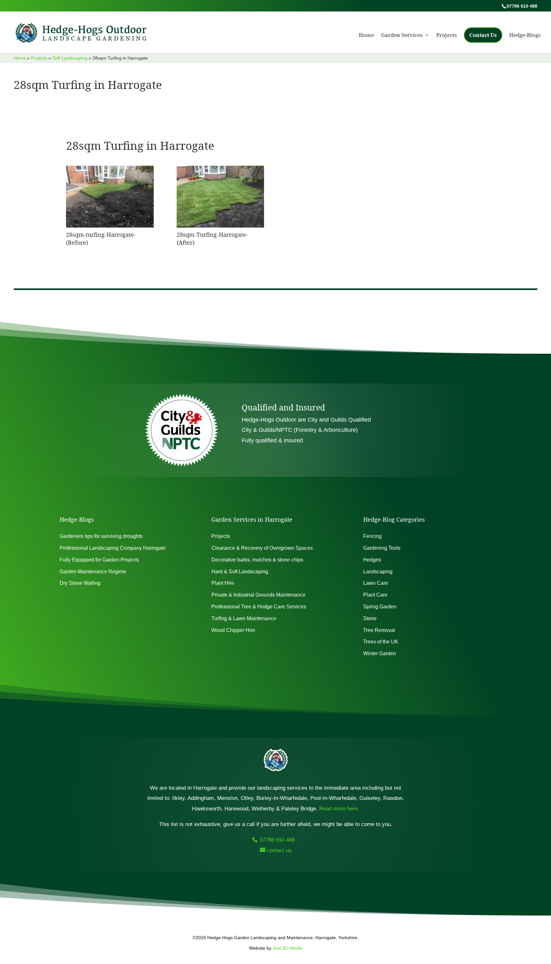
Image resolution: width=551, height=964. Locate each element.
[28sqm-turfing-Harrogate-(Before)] (109, 225)
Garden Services (402, 36)
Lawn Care (375, 583)
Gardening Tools (381, 548)
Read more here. (339, 809)
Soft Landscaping (69, 58)
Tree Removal (379, 630)
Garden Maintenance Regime (93, 571)
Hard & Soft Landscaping (239, 571)
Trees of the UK (380, 641)
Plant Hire (222, 583)
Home (366, 36)
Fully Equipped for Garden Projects (99, 559)
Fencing (372, 536)
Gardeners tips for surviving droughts (101, 536)
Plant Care (375, 595)
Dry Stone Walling (80, 583)
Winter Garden (379, 653)
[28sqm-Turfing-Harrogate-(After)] (220, 225)
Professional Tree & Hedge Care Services (258, 606)
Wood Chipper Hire (233, 630)
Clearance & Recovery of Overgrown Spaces (262, 548)
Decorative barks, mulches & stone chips (257, 559)
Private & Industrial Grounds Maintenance (258, 595)
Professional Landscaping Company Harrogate (113, 548)
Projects (446, 36)
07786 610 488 (276, 840)
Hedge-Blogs (525, 36)
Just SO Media (287, 948)
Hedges (372, 559)
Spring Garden (379, 606)
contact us (279, 850)
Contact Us (483, 35)
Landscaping (378, 571)
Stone (370, 618)
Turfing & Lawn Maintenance (243, 618)
